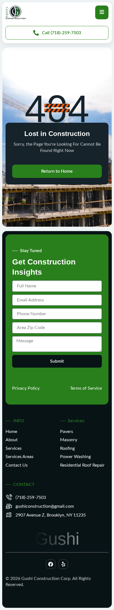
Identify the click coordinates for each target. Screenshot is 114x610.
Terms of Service (86, 388)
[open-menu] (101, 12)
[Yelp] (63, 564)
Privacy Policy (26, 388)
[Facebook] (50, 564)
